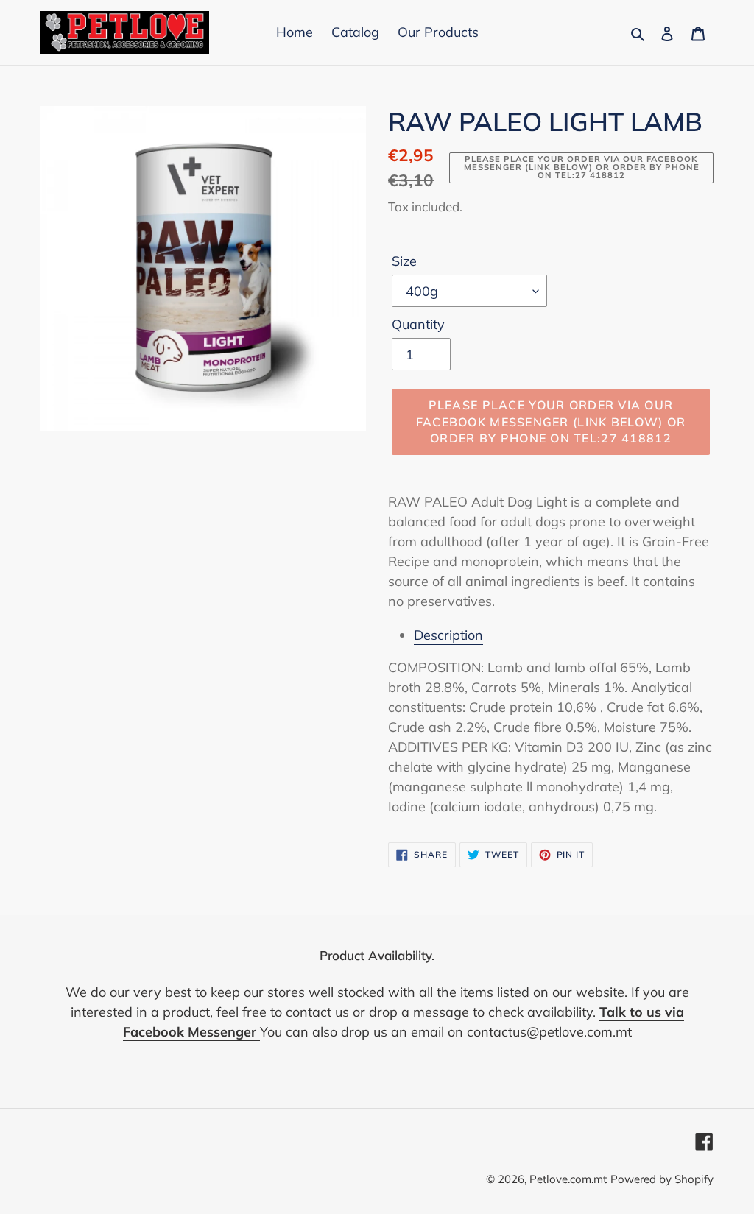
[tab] (564, 635)
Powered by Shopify (662, 1179)
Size (404, 261)
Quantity (418, 324)
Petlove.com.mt (568, 1179)
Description (448, 635)
